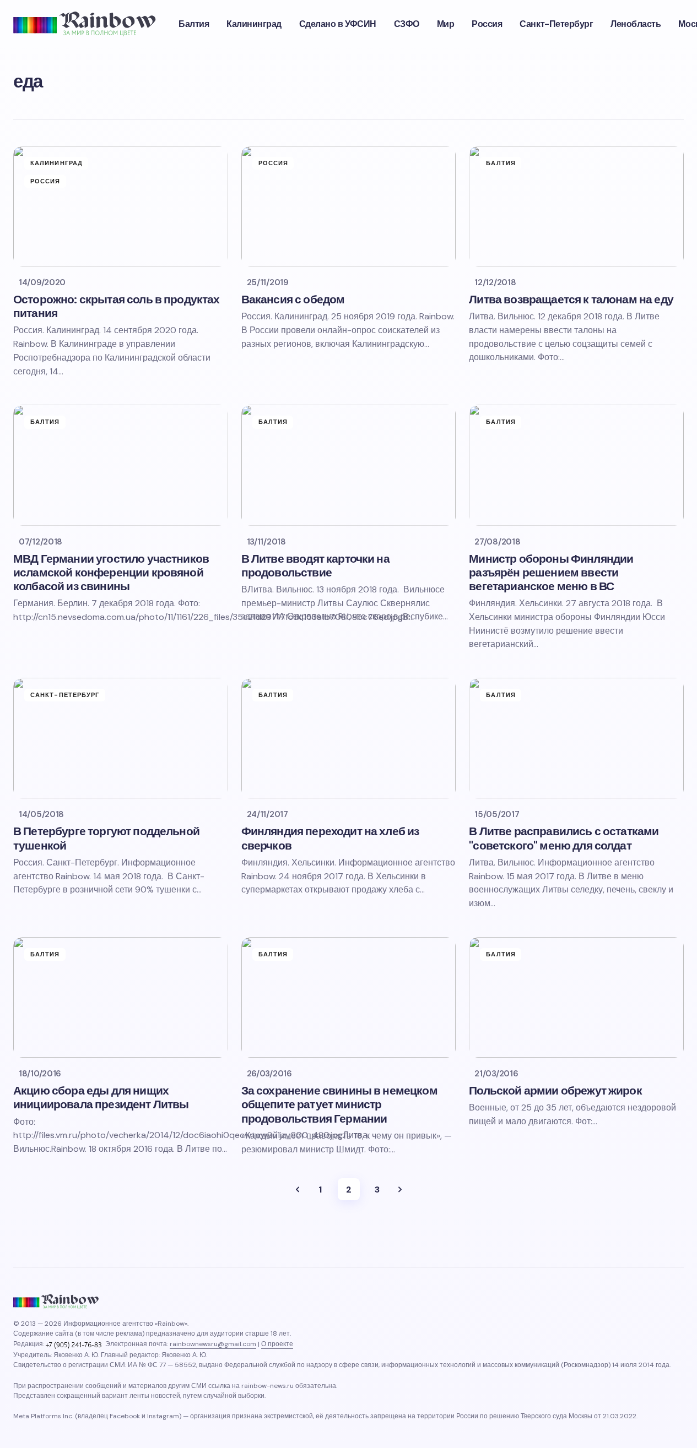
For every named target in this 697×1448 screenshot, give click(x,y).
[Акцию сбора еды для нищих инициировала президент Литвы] (120, 997)
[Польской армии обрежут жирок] (576, 997)
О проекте (277, 1344)
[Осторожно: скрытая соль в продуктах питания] (120, 206)
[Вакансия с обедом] (348, 206)
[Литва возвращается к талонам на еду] (576, 206)
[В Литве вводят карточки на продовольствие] (348, 465)
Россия (45, 181)
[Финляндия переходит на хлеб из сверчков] (348, 738)
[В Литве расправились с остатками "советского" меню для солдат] (576, 738)
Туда (297, 1189)
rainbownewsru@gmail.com (213, 1344)
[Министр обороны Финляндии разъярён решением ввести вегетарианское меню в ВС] (576, 465)
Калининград (56, 163)
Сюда (400, 1189)
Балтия (501, 163)
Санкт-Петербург (65, 695)
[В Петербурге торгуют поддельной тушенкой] (120, 738)
